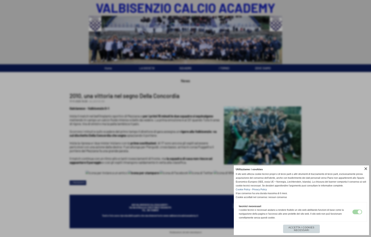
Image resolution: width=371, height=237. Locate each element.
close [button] (365, 168)
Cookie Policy (243, 189)
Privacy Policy (259, 189)
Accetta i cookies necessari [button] (301, 229)
